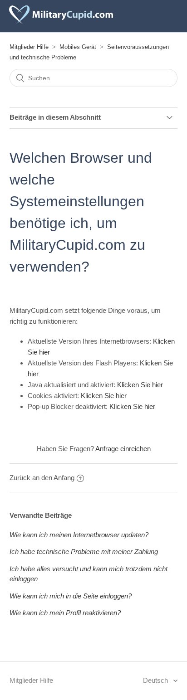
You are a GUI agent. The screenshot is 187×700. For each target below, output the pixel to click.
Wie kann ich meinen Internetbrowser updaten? (79, 535)
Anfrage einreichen (123, 448)
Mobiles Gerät (77, 47)
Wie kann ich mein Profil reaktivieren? (65, 613)
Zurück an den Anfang (42, 477)
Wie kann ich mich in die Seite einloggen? (71, 596)
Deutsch (156, 680)
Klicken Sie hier (140, 385)
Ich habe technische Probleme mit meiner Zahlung (84, 551)
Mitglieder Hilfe (29, 47)
